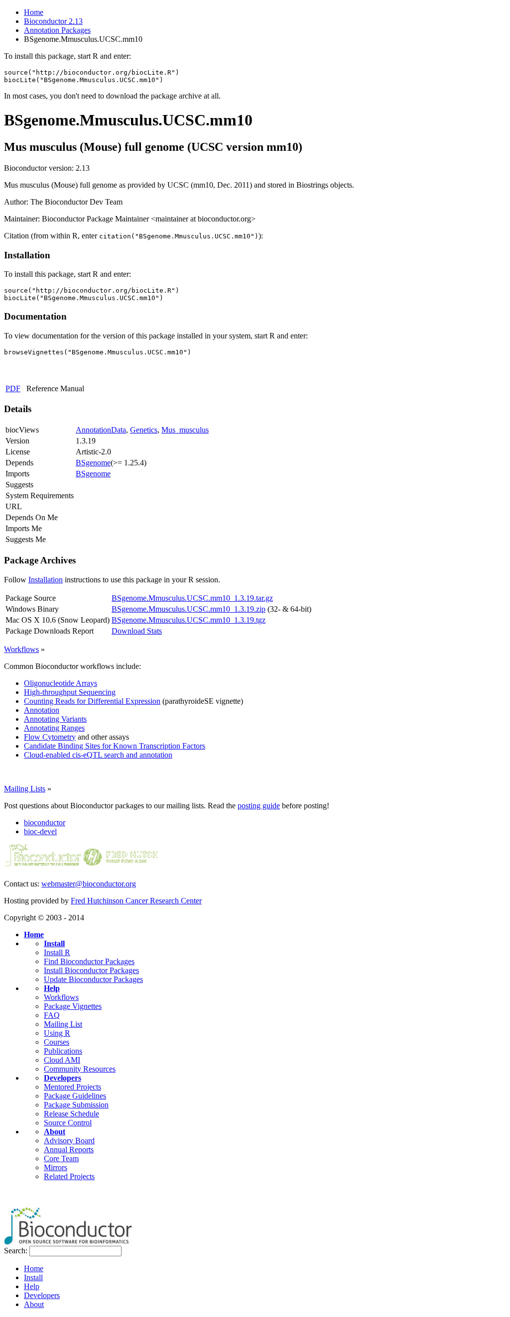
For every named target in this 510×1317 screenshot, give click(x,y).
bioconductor (44, 822)
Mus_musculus (185, 430)
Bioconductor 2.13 (53, 21)
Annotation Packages (57, 30)
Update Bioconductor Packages (93, 979)
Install (54, 943)
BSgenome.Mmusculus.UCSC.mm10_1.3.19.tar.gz (192, 598)
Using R (57, 1033)
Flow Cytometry (50, 737)
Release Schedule (71, 1113)
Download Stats (137, 631)
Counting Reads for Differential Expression (92, 701)
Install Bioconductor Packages (91, 970)
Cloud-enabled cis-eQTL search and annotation (98, 755)
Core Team (61, 1158)
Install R (57, 952)
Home (33, 12)
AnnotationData (101, 430)
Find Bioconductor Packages (89, 961)
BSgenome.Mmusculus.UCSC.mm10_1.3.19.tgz (188, 620)
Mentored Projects (72, 1087)
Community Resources (80, 1069)
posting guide (259, 805)
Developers (62, 1078)
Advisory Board (69, 1140)
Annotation (41, 710)
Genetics (143, 430)
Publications (63, 1051)
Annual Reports (69, 1149)
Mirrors (55, 1167)
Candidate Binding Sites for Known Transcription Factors (114, 746)
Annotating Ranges (54, 728)
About (54, 1131)
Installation (45, 579)
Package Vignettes (73, 1006)
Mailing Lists (24, 788)
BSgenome (93, 462)
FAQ (52, 1015)
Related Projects (69, 1176)
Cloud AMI (62, 1060)
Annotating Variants (55, 719)
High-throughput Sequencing (70, 692)
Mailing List (63, 1024)
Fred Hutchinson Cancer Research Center (136, 900)
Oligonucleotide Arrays (60, 683)
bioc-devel (40, 831)
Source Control (68, 1122)
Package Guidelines (75, 1096)
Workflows (21, 649)
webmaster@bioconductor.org (88, 883)
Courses (56, 1042)
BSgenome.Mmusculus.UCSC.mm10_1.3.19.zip (188, 609)
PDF (12, 388)
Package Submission (76, 1104)
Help (52, 988)
